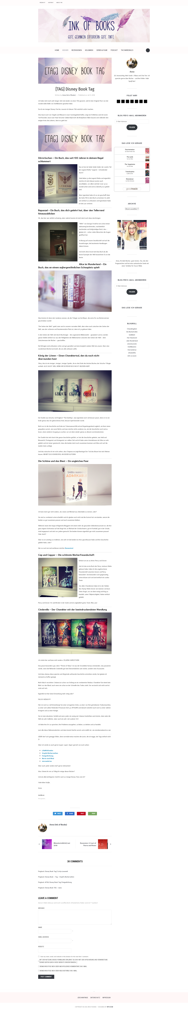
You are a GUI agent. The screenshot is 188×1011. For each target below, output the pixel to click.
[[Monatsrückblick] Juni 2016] (47, 844)
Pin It (82, 813)
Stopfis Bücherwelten (50, 753)
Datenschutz (95, 998)
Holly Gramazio (130, 180)
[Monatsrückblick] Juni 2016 (62, 844)
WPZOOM (110, 1007)
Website (41, 947)
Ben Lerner (130, 173)
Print (93, 813)
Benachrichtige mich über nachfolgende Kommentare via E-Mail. (63, 966)
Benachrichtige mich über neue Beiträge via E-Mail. (58, 971)
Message (41, 908)
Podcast (114, 50)
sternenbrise (47, 761)
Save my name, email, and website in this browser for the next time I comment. (64, 956)
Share (71, 813)
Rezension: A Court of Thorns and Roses (88, 844)
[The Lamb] (147, 159)
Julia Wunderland (132, 341)
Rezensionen (77, 50)
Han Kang (130, 166)
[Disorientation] (147, 151)
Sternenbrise (132, 350)
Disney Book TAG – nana (53, 888)
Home (57, 50)
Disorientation (130, 149)
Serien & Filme (101, 50)
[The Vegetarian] (147, 166)
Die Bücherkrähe (131, 332)
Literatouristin (132, 344)
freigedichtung (47, 756)
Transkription (129, 171)
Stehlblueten (132, 347)
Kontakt (50, 2)
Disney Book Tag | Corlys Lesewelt (56, 871)
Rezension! (69, 548)
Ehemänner (130, 179)
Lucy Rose (130, 158)
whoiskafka (132, 353)
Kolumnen (89, 50)
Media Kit (42, 2)
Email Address (43, 937)
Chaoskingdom (132, 329)
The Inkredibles (127, 50)
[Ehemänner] (147, 181)
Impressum (106, 998)
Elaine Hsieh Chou (131, 151)
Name (40, 927)
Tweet (59, 813)
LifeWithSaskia (47, 750)
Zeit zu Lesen (131, 356)
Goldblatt (132, 335)
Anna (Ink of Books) (69, 95)
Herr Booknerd (132, 338)
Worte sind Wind (48, 758)
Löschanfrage (83, 998)
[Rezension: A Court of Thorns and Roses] (103, 844)
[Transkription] (147, 173)
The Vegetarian (130, 164)
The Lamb (130, 157)
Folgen (132, 127)
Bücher (65, 50)
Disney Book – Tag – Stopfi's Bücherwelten (59, 877)
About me (59, 2)
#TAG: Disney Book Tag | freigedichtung (58, 882)
